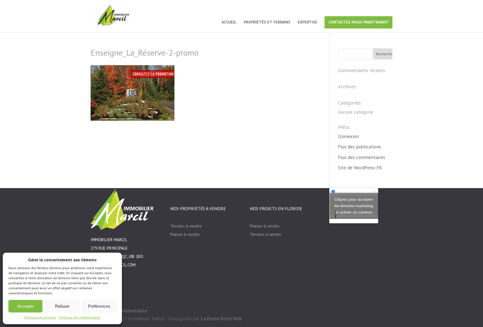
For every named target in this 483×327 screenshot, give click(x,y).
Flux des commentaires (361, 157)
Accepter (25, 306)
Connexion (348, 136)
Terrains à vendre (186, 226)
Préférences (99, 306)
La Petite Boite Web (221, 319)
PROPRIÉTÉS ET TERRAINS (267, 22)
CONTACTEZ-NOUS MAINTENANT (358, 22)
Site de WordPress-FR (360, 168)
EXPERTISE (307, 22)
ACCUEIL (229, 22)
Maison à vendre (185, 234)
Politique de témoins (40, 317)
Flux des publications (359, 147)
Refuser (62, 306)
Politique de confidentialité (79, 317)
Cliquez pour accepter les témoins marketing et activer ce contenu (353, 205)
